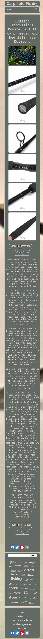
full (25, 562)
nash (13, 570)
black (31, 603)
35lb (23, 574)
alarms (18, 565)
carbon (35, 584)
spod (34, 593)
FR (25, 628)
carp (29, 569)
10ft (27, 592)
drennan (32, 589)
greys (10, 593)
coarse (14, 602)
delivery (24, 584)
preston (33, 566)
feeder (15, 574)
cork (20, 563)
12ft (24, 602)
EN (19, 628)
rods (22, 597)
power (11, 566)
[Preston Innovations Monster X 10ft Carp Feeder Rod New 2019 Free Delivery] (22, 56)
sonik (32, 597)
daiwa (13, 597)
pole (13, 561)
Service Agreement (22, 624)
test (17, 584)
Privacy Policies (22, 620)
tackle (13, 588)
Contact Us (22, 616)
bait (20, 571)
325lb (26, 566)
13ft (30, 584)
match (17, 592)
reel (26, 580)
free (32, 579)
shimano (30, 575)
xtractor (24, 589)
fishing (16, 579)
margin (32, 563)
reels (11, 583)
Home (22, 612)
